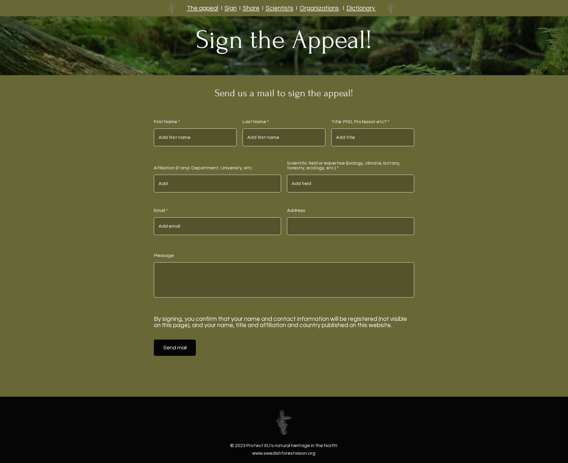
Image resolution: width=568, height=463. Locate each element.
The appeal (202, 8)
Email (159, 210)
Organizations (319, 8)
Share (251, 8)
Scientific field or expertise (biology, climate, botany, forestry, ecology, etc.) (344, 165)
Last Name (254, 121)
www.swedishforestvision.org (283, 453)
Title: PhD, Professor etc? (359, 121)
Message (164, 255)
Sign (231, 8)
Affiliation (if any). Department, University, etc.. (204, 167)
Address (296, 210)
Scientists (279, 8)
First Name (165, 121)
